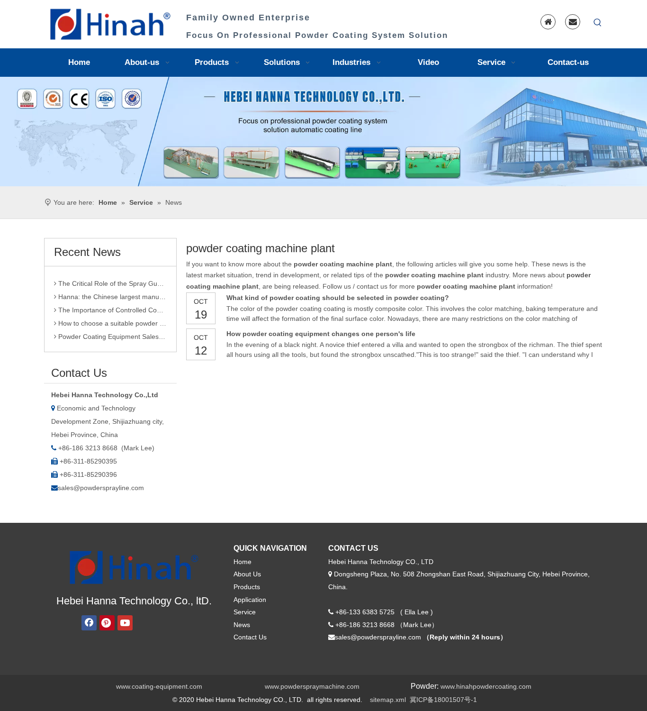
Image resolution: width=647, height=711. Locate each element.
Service (245, 612)
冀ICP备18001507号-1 (443, 699)
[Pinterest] (107, 622)
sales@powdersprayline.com (101, 488)
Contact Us (250, 637)
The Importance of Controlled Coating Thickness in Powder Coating (111, 306)
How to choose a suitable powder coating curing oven (111, 319)
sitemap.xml (388, 699)
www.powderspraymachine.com (312, 686)
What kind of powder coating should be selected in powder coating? (337, 297)
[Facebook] (89, 622)
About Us (247, 574)
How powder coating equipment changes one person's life (320, 333)
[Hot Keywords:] (597, 22)
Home (243, 561)
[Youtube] (125, 622)
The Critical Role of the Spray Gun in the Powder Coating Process (111, 279)
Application (250, 599)
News (242, 625)
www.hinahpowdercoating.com (485, 686)
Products (247, 587)
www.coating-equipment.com (159, 686)
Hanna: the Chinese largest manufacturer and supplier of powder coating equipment (111, 293)
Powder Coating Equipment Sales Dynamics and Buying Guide (111, 333)
